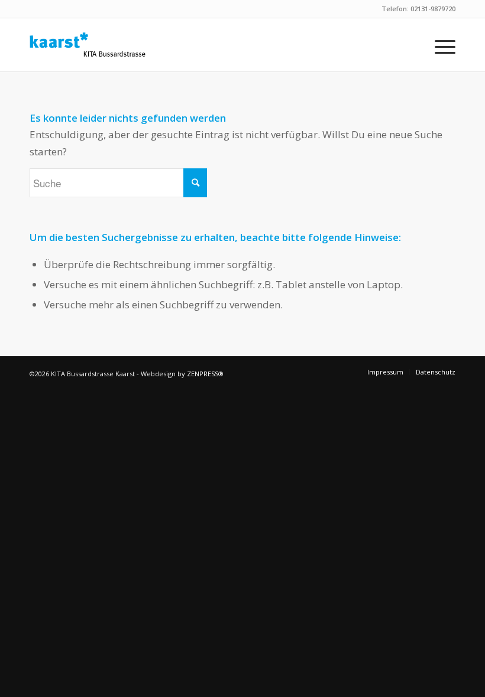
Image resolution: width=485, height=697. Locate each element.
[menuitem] (439, 44)
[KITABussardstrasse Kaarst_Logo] (88, 44)
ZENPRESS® (205, 373)
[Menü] (439, 44)
